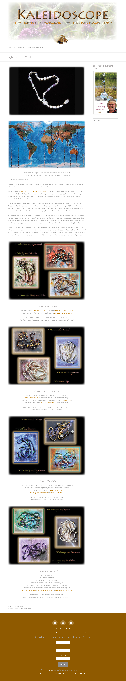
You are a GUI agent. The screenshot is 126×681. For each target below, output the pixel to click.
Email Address (63, 640)
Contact (19, 47)
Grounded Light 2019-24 (33, 47)
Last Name (63, 655)
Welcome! (12, 47)
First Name (63, 647)
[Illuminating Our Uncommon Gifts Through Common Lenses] (63, 23)
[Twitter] (63, 622)
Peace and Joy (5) (66, 400)
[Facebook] (55, 622)
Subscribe (62, 664)
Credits (67, 628)
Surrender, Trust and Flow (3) (63, 313)
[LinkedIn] (71, 622)
